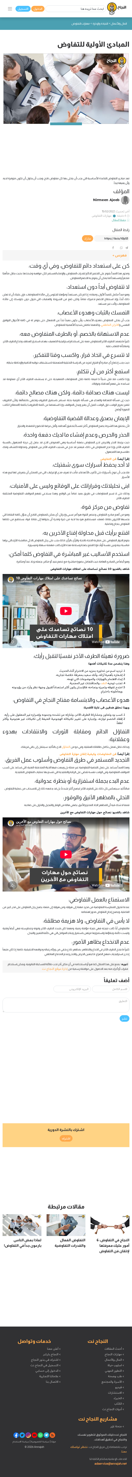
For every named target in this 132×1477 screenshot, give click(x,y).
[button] (66, 255)
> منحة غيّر (117, 1426)
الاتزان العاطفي (110, 324)
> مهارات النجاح (114, 1354)
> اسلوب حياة (116, 1365)
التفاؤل (66, 746)
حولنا (53, 1441)
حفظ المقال (119, 220)
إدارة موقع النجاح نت (55, 968)
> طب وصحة (116, 1376)
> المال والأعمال (114, 1359)
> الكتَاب (119, 1403)
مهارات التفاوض (102, 215)
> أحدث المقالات (114, 1348)
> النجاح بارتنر (51, 1354)
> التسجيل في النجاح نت (45, 1365)
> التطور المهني (114, 1370)
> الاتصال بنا (53, 1381)
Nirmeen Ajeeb (106, 199)
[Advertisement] (66, 148)
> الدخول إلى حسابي (48, 1370)
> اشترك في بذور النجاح (46, 1359)
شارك (87, 238)
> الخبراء (119, 1398)
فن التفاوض (108, 459)
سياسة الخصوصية (39, 1441)
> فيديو (119, 1387)
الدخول (38, 8)
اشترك (66, 1138)
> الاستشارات (116, 1392)
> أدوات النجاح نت (113, 1409)
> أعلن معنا (53, 1348)
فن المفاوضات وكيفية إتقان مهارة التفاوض (88, 754)
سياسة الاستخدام (21, 1441)
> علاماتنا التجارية (49, 1376)
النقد (104, 683)
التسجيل (23, 8)
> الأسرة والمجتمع (112, 1381)
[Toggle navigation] (10, 8)
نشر (124, 1018)
